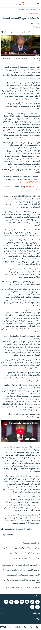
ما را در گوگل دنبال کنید (23, 627)
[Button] (29, 32)
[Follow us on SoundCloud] (6, 602)
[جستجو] (37, 627)
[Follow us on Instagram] (37, 607)
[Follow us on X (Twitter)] (16, 602)
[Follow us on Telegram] (22, 602)
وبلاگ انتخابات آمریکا (31, 13)
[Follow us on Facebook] (27, 602)
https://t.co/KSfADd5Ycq (29, 182)
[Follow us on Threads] (32, 607)
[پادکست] (9, 627)
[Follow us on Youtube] (11, 602)
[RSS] (32, 602)
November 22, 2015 (32, 188)
